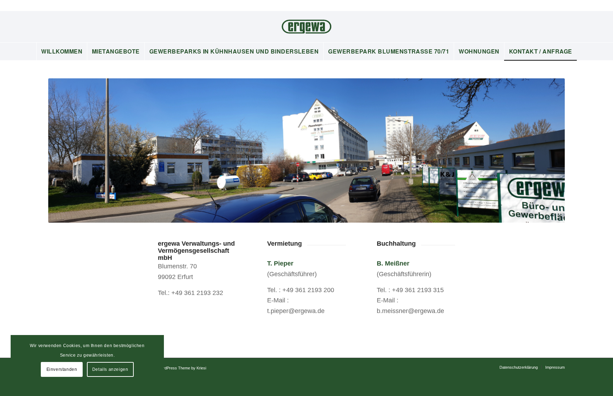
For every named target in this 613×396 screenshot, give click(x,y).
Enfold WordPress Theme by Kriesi (176, 368)
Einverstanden (61, 369)
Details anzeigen (110, 369)
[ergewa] (306, 26)
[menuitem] (61, 51)
